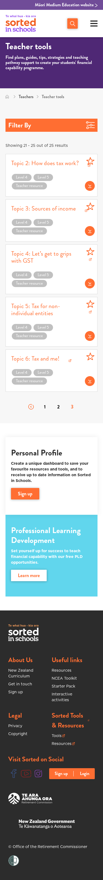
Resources (61, 670)
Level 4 (21, 177)
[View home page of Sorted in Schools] (20, 23)
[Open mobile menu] (94, 23)
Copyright (17, 733)
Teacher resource (29, 186)
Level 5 (43, 177)
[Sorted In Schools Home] (23, 632)
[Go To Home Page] (7, 96)
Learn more (29, 575)
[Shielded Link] (13, 860)
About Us (20, 660)
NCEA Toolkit (64, 678)
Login (84, 773)
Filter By (19, 125)
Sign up (15, 692)
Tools (58, 736)
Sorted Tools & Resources (71, 720)
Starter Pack (63, 686)
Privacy (15, 726)
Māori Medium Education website (65, 5)
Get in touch (20, 684)
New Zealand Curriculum (20, 673)
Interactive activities (62, 697)
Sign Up (25, 493)
